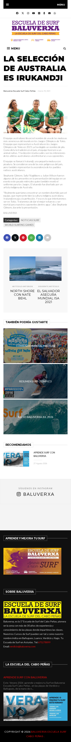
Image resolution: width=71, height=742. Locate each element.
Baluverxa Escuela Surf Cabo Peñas (19, 91)
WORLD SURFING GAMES (19, 224)
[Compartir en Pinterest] (23, 237)
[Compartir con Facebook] (7, 237)
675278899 (44, 642)
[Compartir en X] (15, 237)
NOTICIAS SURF (30, 220)
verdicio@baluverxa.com (23, 646)
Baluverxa (38, 494)
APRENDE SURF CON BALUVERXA (25, 677)
